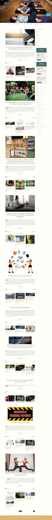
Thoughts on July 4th (9, 402)
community (43, 94)
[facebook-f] (23, 518)
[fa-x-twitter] (24, 518)
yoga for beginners (40, 130)
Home (8, 24)
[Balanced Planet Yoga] (6, 24)
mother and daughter (40, 114)
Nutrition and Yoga (38, 35)
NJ (41, 117)
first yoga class (39, 99)
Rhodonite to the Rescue (20, 371)
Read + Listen (42, 24)
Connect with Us (27, 517)
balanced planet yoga (40, 91)
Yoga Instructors (17, 517)
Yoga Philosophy (38, 45)
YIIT (44, 125)
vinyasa (38, 125)
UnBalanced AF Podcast (31, 517)
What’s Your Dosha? (9, 242)
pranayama (38, 120)
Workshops (37, 42)
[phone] (27, 518)
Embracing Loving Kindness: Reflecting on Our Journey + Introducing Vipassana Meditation (20, 214)
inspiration (38, 104)
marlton (40, 106)
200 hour (44, 88)
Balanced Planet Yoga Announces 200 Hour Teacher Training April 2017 (20, 346)
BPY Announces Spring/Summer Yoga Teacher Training (9, 126)
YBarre (42, 125)
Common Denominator (19, 76)
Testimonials (37, 38)
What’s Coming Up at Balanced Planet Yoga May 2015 (19, 301)
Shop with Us (36, 24)
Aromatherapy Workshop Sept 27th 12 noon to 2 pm (20, 244)
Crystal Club (37, 33)
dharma (42, 96)
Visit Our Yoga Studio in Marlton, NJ (40, 517)
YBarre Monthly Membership (20, 307)
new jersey (38, 117)
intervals (43, 104)
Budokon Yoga (20, 475)
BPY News (37, 31)
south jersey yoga (39, 122)
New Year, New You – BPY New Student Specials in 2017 (20, 381)
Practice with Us (17, 24)
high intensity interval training (40, 102)
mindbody (44, 109)
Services (37, 36)
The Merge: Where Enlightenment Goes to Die (19, 500)
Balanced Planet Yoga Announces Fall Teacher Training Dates (9, 505)
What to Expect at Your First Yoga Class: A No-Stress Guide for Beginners (20, 103)
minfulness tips (39, 112)
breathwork (38, 94)
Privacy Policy (35, 517)
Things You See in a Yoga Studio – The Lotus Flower (10, 370)
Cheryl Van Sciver (9, 62)
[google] (28, 518)
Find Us (26, 26)
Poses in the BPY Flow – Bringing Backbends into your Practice (19, 445)
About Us (11, 24)
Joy (37, 106)
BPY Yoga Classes (13, 517)
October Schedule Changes (20, 422)
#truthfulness (39, 88)
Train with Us (23, 24)
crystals (38, 96)
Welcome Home (10, 517)
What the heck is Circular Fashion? (20, 276)
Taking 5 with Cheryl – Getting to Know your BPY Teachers (30, 188)
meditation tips (39, 109)
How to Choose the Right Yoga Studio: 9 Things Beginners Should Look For (20, 48)
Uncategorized (38, 40)
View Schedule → (39, 82)
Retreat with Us (29, 24)
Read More (20, 59)
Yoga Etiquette (39, 128)
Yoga (36, 43)
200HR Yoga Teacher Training (22, 517)
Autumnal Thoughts (29, 332)
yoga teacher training (40, 133)
